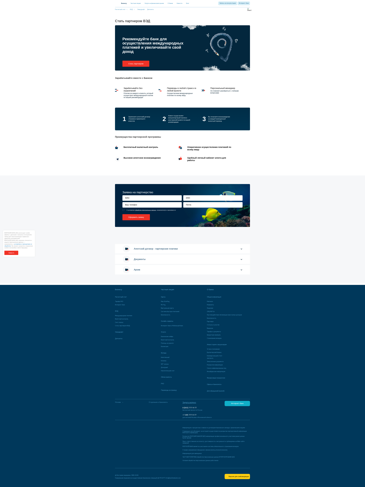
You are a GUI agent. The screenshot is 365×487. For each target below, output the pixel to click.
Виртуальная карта (167, 308)
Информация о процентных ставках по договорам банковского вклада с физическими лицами (213, 428)
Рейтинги (210, 301)
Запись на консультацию (227, 3)
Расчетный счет (120, 9)
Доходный (164, 367)
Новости (179, 3)
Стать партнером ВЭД (122, 326)
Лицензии (210, 308)
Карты (163, 297)
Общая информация (214, 297)
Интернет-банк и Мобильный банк (172, 326)
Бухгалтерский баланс (214, 352)
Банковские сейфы (167, 336)
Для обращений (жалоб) (215, 391)
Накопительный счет (168, 371)
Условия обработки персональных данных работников (200, 460)
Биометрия (164, 346)
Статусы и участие (213, 325)
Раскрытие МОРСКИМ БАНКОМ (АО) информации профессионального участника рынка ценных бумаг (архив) (213, 437)
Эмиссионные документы (215, 361)
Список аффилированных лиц (216, 368)
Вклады (163, 353)
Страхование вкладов (214, 338)
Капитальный (165, 357)
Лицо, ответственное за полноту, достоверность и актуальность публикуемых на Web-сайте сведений (213, 442)
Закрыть (11, 253)
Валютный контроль (121, 319)
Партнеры (210, 321)
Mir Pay (163, 305)
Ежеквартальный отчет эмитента (214, 357)
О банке (170, 3)
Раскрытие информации (215, 365)
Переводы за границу (169, 390)
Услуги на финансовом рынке (154, 3)
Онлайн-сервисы (167, 321)
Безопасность (165, 315)
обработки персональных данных (145, 210)
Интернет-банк (244, 3)
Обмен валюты (166, 377)
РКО (162, 384)
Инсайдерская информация (216, 371)
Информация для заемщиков (192, 453)
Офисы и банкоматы (214, 384)
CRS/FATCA (210, 311)
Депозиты (150, 9)
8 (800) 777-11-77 (189, 408)
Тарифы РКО (119, 301)
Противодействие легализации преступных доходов (224, 315)
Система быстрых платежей (170, 311)
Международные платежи (123, 315)
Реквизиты (210, 305)
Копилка (163, 361)
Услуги (163, 332)
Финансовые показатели (216, 378)
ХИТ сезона (165, 364)
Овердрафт (141, 9)
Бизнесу (124, 3)
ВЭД (131, 9)
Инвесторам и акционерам (217, 345)
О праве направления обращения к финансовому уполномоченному (204, 450)
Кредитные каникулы (214, 335)
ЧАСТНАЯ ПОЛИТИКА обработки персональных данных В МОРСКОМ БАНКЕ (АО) (208, 457)
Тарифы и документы (214, 331)
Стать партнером (135, 64)
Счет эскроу (119, 322)
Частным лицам (136, 3)
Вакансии (210, 328)
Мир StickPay (165, 301)
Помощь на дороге (167, 343)
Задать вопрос (189, 402)
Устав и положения (213, 349)
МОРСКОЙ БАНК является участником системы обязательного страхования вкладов (210, 446)
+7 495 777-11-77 (189, 415)
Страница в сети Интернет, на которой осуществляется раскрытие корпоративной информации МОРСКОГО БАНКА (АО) (214, 432)
